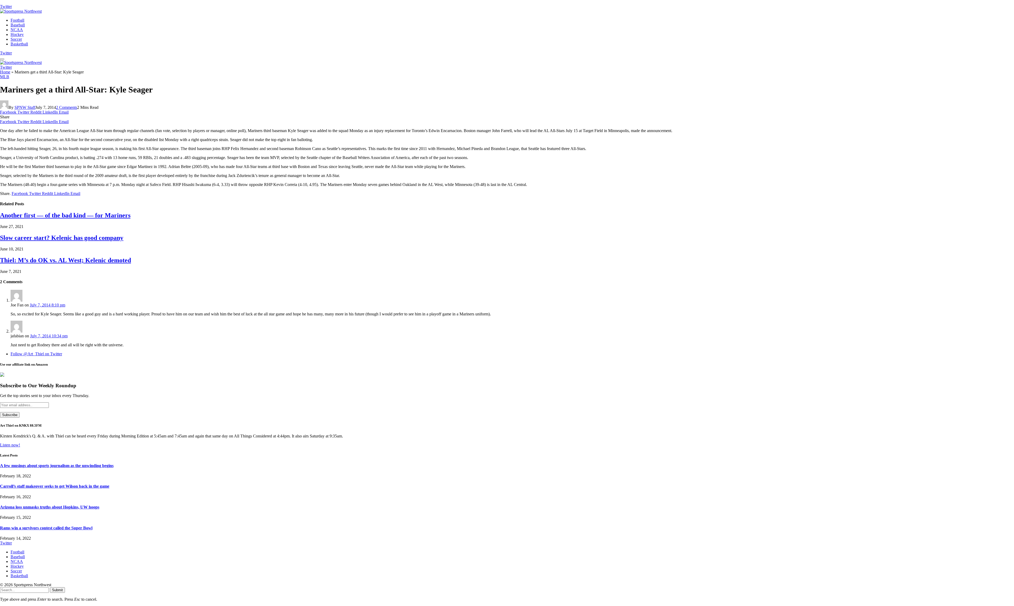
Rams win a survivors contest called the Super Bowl (46, 528)
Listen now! (10, 445)
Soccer (16, 39)
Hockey (17, 34)
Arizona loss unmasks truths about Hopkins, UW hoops (49, 507)
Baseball (18, 25)
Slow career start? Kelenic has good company (61, 237)
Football (17, 20)
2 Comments (66, 107)
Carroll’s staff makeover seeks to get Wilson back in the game (54, 486)
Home (5, 72)
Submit (57, 590)
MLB (4, 76)
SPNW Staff (25, 107)
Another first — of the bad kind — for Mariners (65, 215)
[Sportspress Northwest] (21, 11)
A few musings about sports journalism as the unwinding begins (57, 465)
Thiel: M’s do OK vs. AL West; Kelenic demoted (65, 260)
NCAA (17, 29)
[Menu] (2, 59)
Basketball (19, 44)
